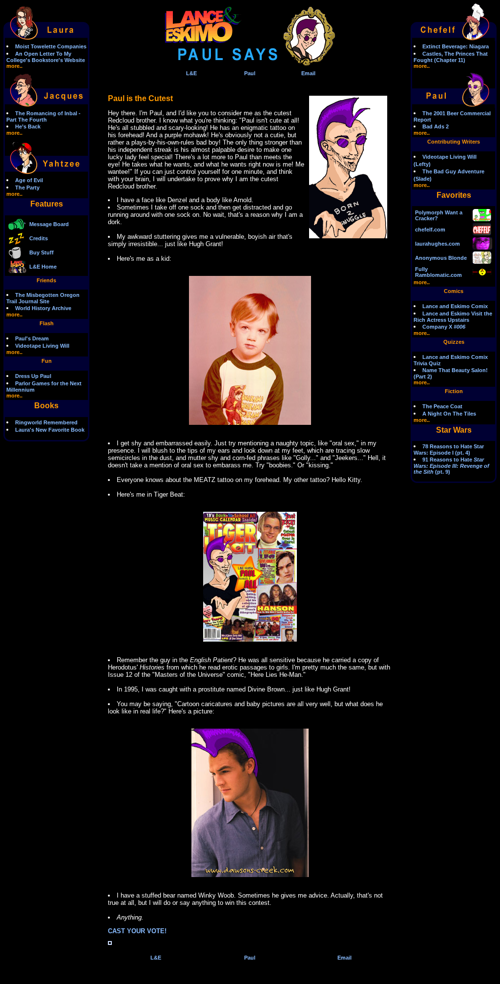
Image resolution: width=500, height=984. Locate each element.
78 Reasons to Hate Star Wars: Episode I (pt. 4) (449, 449)
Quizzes (453, 342)
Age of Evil (29, 180)
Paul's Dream (32, 338)
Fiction (454, 391)
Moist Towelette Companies (50, 46)
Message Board (49, 224)
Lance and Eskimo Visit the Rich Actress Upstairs (453, 317)
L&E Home (43, 267)
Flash (47, 323)
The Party (27, 187)
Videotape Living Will (42, 346)
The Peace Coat (442, 406)
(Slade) (423, 179)
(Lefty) (422, 164)
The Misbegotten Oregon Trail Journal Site (43, 298)
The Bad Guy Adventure (453, 171)
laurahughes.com (437, 244)
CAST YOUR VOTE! (137, 931)
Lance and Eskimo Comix (455, 306)
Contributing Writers (453, 142)
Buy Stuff (41, 252)
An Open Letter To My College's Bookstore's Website (45, 57)
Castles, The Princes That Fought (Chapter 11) (451, 57)
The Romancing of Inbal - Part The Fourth (43, 116)
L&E (191, 73)
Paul (249, 73)
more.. (14, 66)
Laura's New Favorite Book (49, 430)
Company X (443, 327)
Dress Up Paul (33, 376)
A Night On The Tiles (449, 414)
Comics (453, 291)
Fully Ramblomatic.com (438, 272)
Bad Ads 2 (435, 126)
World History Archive (43, 308)
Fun (47, 361)
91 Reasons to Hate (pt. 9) (451, 466)
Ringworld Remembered (46, 422)
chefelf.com (430, 229)
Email (308, 73)
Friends (46, 280)
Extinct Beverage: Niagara (455, 46)
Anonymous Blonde (441, 258)
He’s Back (28, 126)
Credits (38, 238)
